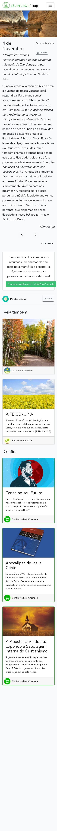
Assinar (48, 298)
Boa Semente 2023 (22, 440)
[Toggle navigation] (50, 5)
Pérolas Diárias (18, 298)
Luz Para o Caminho (22, 370)
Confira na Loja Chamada (25, 519)
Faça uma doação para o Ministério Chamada (31, 284)
